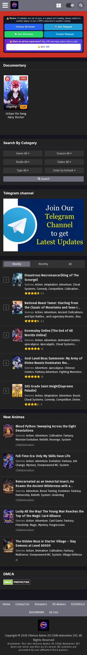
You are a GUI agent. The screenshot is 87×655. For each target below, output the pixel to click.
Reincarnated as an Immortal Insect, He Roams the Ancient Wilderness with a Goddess (45, 484)
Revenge (55, 439)
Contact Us (22, 604)
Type (21, 170)
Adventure (65, 284)
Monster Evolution (27, 439)
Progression (57, 525)
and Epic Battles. (35, 316)
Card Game (56, 520)
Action (39, 284)
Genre (21, 153)
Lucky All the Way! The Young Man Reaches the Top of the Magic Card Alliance (50, 514)
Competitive (55, 288)
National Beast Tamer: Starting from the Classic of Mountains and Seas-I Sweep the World (51, 305)
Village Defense (72, 554)
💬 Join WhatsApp (23, 34)
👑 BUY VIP (43, 47)
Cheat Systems (65, 344)
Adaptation (51, 284)
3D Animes (59, 604)
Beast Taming (48, 491)
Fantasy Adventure (46, 372)
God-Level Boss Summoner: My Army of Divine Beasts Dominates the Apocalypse (53, 361)
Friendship (22, 525)
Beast (76, 395)
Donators (41, 604)
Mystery (31, 465)
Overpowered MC (47, 465)
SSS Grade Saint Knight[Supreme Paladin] (49, 388)
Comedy (42, 288)
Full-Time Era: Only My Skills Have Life (43, 456)
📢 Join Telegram (63, 27)
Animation (41, 550)
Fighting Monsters (70, 372)
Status (63, 162)
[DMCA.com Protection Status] (16, 584)
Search (45, 179)
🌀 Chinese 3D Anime (24, 27)
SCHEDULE (78, 604)
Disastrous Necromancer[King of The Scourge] (52, 277)
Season (63, 153)
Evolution (55, 461)
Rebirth (43, 439)
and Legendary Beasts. (60, 316)
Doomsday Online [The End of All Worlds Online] (49, 333)
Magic (33, 525)
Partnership (23, 495)
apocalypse (32, 344)
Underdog (58, 495)
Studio (21, 162)
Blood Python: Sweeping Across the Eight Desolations (46, 428)
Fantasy (68, 435)
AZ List (53, 612)
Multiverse (22, 554)
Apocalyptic (47, 344)
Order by (63, 170)
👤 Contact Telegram (63, 34)
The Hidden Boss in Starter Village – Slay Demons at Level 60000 (46, 544)
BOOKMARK (36, 612)
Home (6, 604)
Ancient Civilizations (70, 312)
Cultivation (71, 288)
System (66, 439)
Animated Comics (69, 340)
